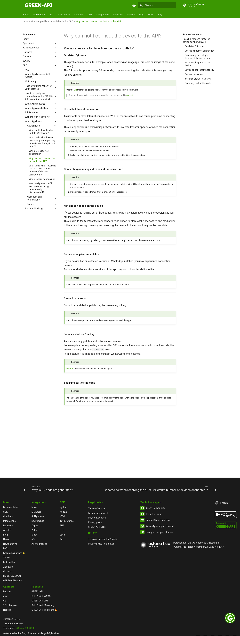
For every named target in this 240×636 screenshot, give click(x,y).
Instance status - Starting (198, 78)
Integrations (102, 14)
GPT (90, 14)
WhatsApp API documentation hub (48, 21)
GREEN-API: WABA (41, 596)
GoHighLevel (38, 516)
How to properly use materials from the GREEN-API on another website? (39, 96)
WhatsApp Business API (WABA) (37, 75)
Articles (131, 14)
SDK (52, 14)
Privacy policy (95, 522)
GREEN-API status (12, 580)
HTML (63, 516)
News (150, 14)
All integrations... (40, 544)
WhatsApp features (35, 103)
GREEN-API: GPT (40, 600)
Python (63, 507)
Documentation (11, 507)
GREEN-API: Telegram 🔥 (44, 610)
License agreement (98, 513)
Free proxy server (12, 576)
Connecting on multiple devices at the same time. (198, 56)
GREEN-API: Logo (97, 527)
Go (61, 539)
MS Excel (36, 511)
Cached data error (194, 74)
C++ (62, 530)
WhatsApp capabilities (36, 108)
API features (31, 112)
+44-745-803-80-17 (25, 628)
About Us (8, 566)
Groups (30, 204)
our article (131, 95)
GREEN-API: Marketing (43, 605)
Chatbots (79, 14)
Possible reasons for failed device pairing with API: (196, 40)
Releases (118, 14)
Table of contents (192, 34)
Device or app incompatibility (199, 70)
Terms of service (96, 508)
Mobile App (31, 81)
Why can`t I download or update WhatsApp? (41, 132)
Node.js (63, 511)
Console (27, 56)
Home (26, 14)
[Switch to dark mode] (134, 5)
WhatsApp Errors (33, 121)
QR (75, 90)
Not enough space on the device (197, 64)
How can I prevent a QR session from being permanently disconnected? (41, 188)
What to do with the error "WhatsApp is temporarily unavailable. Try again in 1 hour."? (42, 142)
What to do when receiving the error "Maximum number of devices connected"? (42, 170)
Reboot (69, 368)
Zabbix (35, 530)
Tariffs (6, 557)
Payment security (97, 517)
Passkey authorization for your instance (38, 87)
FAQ (160, 14)
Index (26, 39)
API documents (31, 47)
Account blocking (34, 208)
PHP (62, 525)
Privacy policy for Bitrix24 (101, 543)
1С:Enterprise (67, 521)
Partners (27, 52)
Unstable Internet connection (199, 50)
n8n (33, 539)
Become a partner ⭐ (14, 553)
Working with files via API (37, 117)
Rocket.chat (38, 521)
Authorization (34, 126)
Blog (141, 14)
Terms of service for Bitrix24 (102, 539)
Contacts (8, 571)
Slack (34, 534)
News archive (10, 544)
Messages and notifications (34, 198)
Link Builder (9, 562)
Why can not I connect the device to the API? (42, 160)
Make (34, 507)
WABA (26, 61)
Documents (39, 14)
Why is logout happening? (42, 179)
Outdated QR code (194, 46)
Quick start (28, 43)
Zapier (35, 525)
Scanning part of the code (198, 83)
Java (62, 534)
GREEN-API (37, 591)
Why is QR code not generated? (38, 152)
